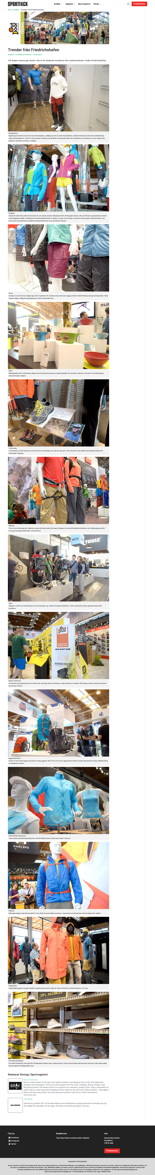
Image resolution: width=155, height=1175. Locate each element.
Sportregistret (84, 4)
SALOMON (28, 1099)
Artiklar (57, 4)
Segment (69, 4)
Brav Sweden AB (30, 1080)
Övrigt (96, 4)
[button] (61, 4)
